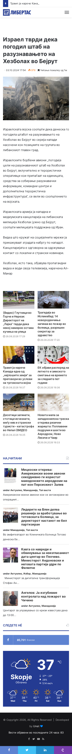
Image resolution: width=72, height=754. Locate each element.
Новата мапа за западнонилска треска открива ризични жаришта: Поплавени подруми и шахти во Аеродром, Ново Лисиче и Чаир (53, 426)
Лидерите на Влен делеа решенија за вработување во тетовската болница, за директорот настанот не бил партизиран (44, 517)
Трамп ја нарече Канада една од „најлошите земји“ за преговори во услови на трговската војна (17, 375)
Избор (27, 573)
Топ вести (45, 490)
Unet (36, 726)
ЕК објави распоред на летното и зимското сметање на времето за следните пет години (53, 375)
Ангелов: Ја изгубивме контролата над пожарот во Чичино (43, 596)
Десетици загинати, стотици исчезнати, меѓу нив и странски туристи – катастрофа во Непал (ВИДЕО (18, 422)
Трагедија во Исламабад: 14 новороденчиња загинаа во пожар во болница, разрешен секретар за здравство (52, 324)
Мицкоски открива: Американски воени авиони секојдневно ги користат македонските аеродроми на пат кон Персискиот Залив (44, 477)
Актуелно (16, 490)
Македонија (30, 490)
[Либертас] (17, 12)
